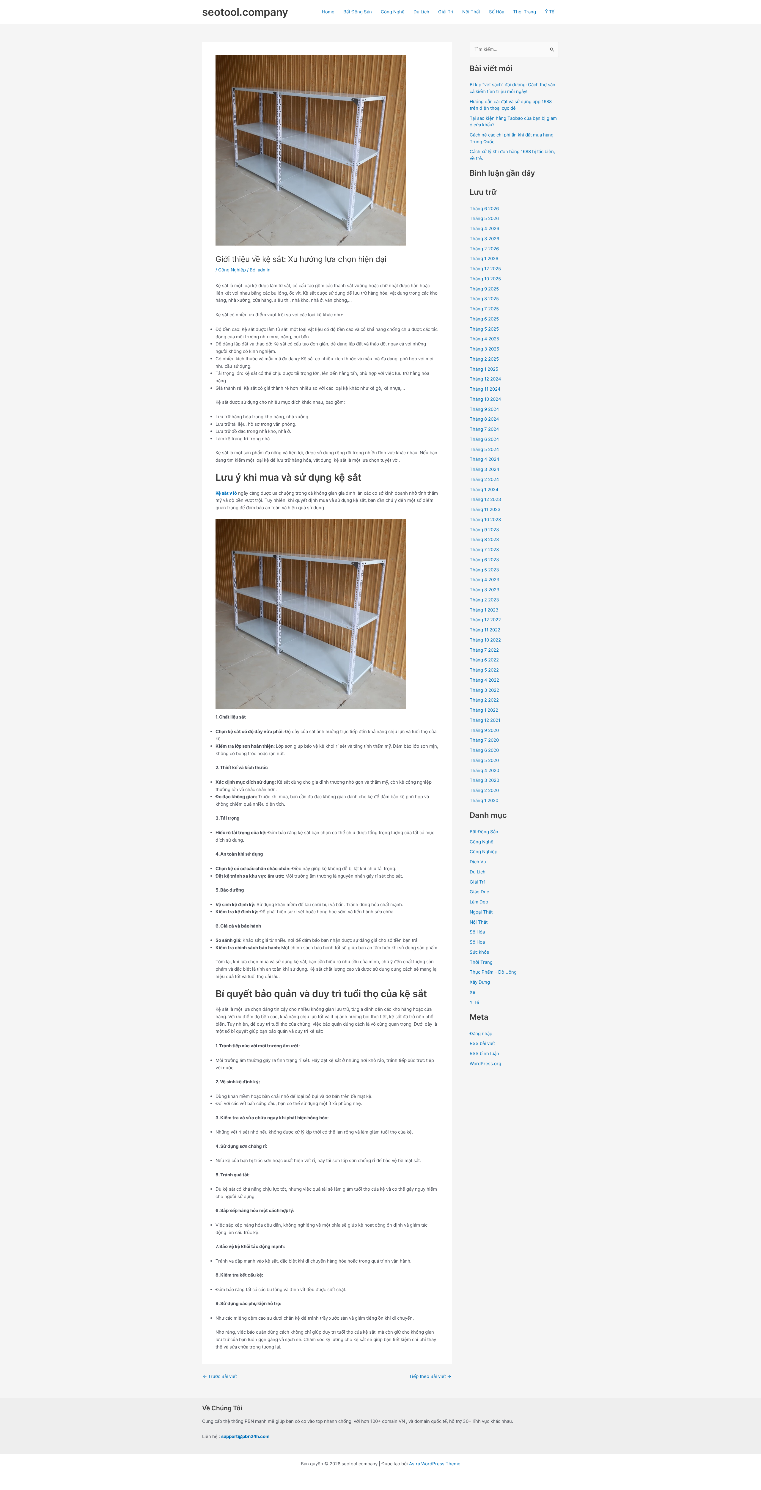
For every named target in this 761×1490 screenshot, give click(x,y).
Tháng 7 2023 (484, 549)
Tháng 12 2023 (485, 499)
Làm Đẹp (479, 902)
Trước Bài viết (220, 1376)
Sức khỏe (479, 952)
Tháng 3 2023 (484, 589)
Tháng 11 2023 (485, 509)
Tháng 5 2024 (484, 449)
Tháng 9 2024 (484, 409)
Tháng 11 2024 (485, 389)
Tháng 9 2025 (484, 289)
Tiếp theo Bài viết (430, 1376)
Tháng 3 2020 (484, 780)
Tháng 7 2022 (484, 650)
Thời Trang (524, 12)
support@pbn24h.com (245, 1436)
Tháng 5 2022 (484, 670)
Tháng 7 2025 (484, 309)
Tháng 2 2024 (484, 479)
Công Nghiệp (232, 270)
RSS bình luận (484, 1053)
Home (328, 12)
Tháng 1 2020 (484, 800)
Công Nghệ (393, 12)
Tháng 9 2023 (484, 529)
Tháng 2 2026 (484, 249)
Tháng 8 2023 (484, 539)
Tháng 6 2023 (484, 559)
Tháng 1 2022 (484, 710)
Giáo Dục (479, 892)
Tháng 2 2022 (484, 700)
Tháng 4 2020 (484, 770)
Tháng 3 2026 (484, 238)
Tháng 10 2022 (485, 640)
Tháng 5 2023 (484, 570)
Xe (472, 992)
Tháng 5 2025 (484, 329)
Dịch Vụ (478, 862)
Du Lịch (421, 12)
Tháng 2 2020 (484, 790)
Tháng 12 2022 (485, 620)
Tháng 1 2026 (484, 258)
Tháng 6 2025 (484, 319)
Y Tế (474, 1002)
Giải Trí (445, 12)
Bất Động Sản (357, 12)
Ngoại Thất (481, 912)
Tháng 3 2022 (484, 690)
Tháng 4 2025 (484, 339)
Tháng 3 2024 (484, 469)
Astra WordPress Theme (434, 1464)
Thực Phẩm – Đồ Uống (493, 972)
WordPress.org (485, 1063)
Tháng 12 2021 (485, 720)
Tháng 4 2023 (484, 579)
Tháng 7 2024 (484, 429)
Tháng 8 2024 (484, 419)
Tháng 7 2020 (484, 740)
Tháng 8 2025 (484, 298)
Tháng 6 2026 (484, 208)
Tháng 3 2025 (484, 349)
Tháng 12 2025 (485, 268)
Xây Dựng (480, 982)
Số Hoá (477, 942)
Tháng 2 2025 (484, 359)
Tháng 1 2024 (484, 489)
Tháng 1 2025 (484, 369)
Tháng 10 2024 (485, 399)
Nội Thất (471, 12)
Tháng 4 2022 (484, 680)
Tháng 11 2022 (485, 630)
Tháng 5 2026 (484, 218)
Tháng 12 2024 (485, 379)
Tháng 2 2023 (484, 600)
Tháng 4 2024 (484, 459)
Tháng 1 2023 (484, 610)
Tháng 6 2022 (484, 660)
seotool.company (245, 12)
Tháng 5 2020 (484, 760)
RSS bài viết (482, 1043)
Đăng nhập (481, 1033)
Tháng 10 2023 (485, 519)
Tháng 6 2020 (484, 750)
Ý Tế (549, 12)
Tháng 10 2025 (485, 279)
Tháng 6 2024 (484, 439)
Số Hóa (496, 12)
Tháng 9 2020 (484, 730)
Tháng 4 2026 (484, 228)
